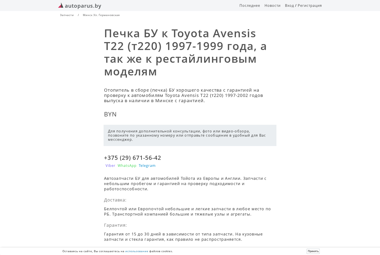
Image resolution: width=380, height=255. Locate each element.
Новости (273, 5)
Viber (110, 165)
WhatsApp (127, 165)
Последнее (249, 5)
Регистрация (310, 5)
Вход (289, 5)
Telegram (147, 165)
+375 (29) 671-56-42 (132, 158)
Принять (313, 251)
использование (136, 251)
